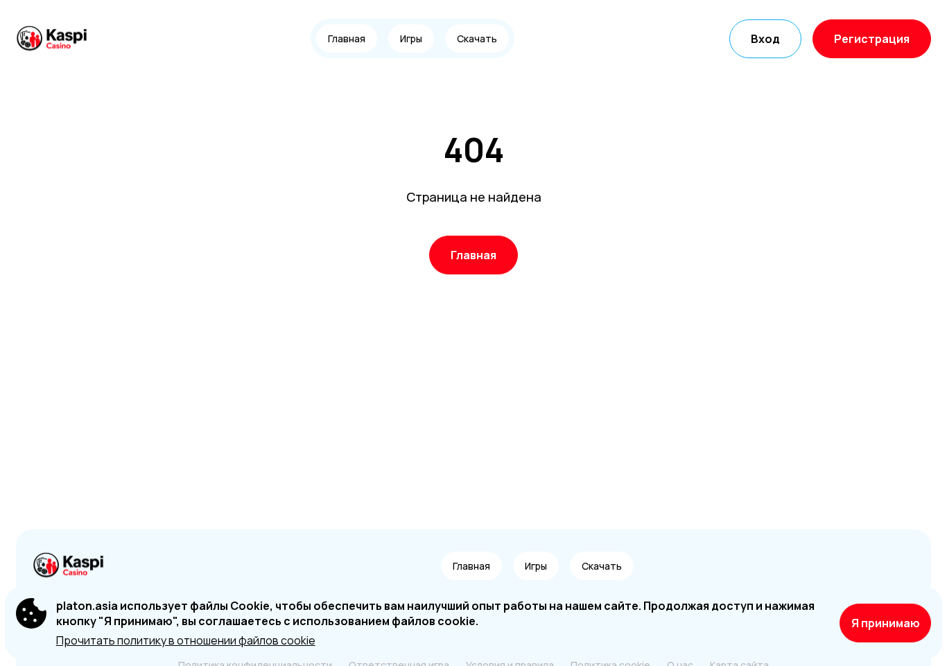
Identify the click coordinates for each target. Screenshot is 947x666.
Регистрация (872, 38)
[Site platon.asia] (64, 38)
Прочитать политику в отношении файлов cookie (185, 640)
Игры (411, 38)
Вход (765, 38)
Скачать (477, 38)
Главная (346, 38)
